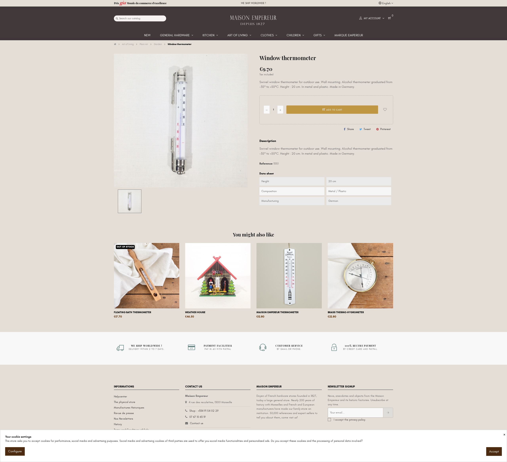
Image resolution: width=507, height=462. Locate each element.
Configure (15, 451)
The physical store (124, 402)
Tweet (367, 129)
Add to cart (333, 109)
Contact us (196, 423)
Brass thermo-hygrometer (346, 312)
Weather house (195, 312)
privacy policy (357, 419)
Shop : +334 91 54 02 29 (203, 410)
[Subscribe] (388, 413)
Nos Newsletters (123, 418)
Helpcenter (120, 396)
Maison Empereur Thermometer (277, 312)
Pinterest (385, 129)
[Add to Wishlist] (385, 109)
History (118, 424)
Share (350, 129)
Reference (266, 163)
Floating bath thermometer (132, 312)
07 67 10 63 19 (197, 417)
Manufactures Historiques (129, 407)
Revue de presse (124, 413)
